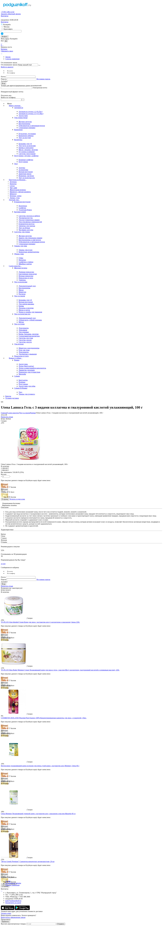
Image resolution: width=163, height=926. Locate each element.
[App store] (8, 909)
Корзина (4, 49)
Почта (3, 77)
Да (6, 41)
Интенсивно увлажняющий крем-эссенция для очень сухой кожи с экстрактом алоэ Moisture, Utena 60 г (40, 766)
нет (4, 564)
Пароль (4, 79)
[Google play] (22, 909)
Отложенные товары (13, 883)
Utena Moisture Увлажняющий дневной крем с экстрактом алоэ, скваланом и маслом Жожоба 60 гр (38, 814)
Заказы (8, 57)
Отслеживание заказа (9, 65)
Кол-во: (4, 474)
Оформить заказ (7, 51)
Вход (3, 83)
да (2, 564)
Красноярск (8, 29)
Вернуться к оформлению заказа (13, 917)
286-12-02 (7, 12)
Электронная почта (39, 88)
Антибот (4, 81)
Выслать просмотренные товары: (13, 924)
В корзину (5, 499)
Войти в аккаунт (7, 67)
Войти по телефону (8, 97)
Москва (6, 27)
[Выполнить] (39, 65)
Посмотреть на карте (13, 903)
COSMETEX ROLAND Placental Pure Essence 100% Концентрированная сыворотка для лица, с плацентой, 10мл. (43, 718)
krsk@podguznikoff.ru (13, 901)
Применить (5, 921)
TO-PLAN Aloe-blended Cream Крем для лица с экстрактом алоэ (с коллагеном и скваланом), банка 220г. (40, 622)
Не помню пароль (43, 79)
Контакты (4, 16)
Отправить (60, 924)
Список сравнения (12, 59)
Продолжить (5, 919)
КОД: (3, 419)
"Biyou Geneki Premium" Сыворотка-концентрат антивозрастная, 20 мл (27, 861)
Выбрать (5, 36)
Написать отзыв (7, 417)
